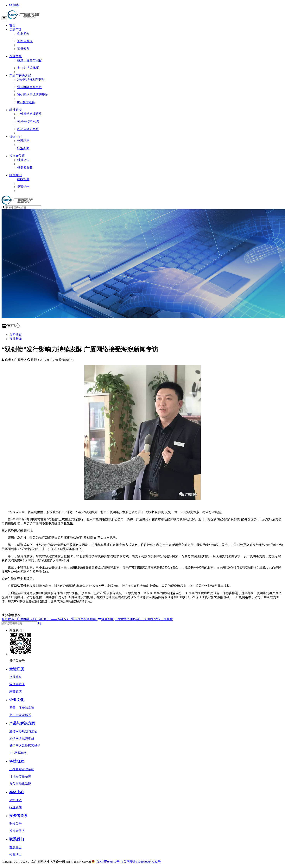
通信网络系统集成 (29, 87)
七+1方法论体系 (28, 68)
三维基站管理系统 (29, 114)
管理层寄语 (25, 41)
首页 (12, 25)
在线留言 (23, 179)
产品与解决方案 (20, 75)
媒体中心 (15, 136)
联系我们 (15, 175)
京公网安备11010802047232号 (140, 861)
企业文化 (15, 56)
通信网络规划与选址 (31, 79)
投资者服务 (25, 167)
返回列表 (107, 619)
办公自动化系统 (28, 129)
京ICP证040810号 (108, 861)
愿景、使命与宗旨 (29, 60)
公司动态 (23, 140)
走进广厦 (15, 29)
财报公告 (23, 160)
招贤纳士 (23, 186)
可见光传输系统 (28, 121)
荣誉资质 (23, 48)
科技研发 (15, 109)
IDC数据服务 (26, 102)
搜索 (15, 5)
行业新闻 (23, 148)
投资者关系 (17, 156)
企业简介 (23, 33)
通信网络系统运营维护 (32, 94)
